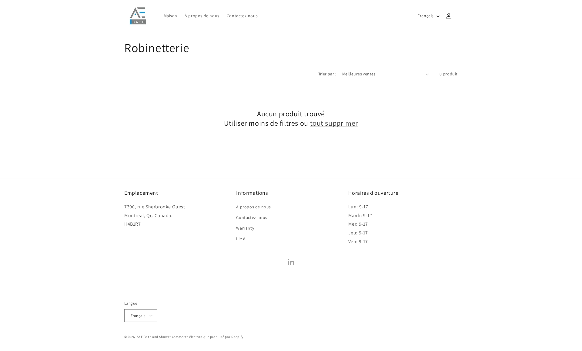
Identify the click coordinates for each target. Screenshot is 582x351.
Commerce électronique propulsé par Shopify (207, 337)
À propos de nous (253, 207)
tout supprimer (334, 123)
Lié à (240, 238)
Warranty (245, 228)
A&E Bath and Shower (154, 337)
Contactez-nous (251, 217)
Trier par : (327, 74)
